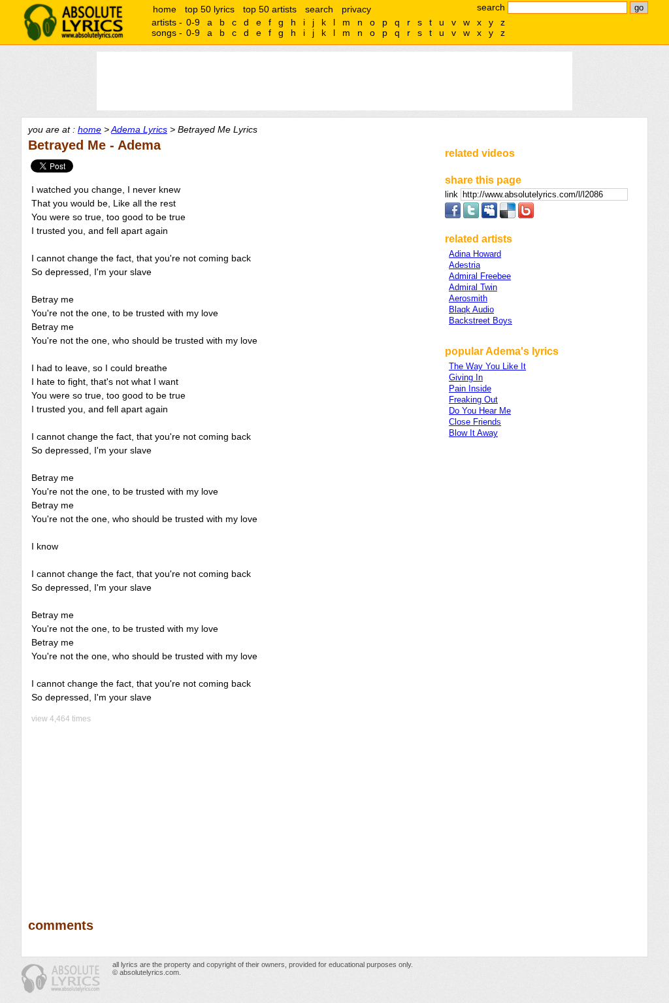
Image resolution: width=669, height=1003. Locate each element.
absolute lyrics (73, 22)
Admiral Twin (473, 287)
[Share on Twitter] (471, 215)
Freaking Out (473, 399)
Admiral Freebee (480, 276)
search (319, 9)
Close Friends (475, 422)
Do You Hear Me (480, 411)
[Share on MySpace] (489, 215)
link (453, 194)
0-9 (193, 22)
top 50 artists (270, 9)
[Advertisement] (231, 811)
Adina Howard (475, 254)
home (164, 9)
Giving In (466, 377)
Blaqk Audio (471, 309)
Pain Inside (470, 388)
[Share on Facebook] (453, 215)
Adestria (464, 265)
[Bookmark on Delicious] (507, 215)
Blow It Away (473, 433)
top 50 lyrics (210, 9)
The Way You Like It (487, 366)
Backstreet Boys (480, 320)
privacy (356, 9)
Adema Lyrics (139, 129)
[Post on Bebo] (526, 215)
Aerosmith (468, 298)
